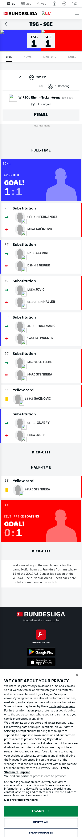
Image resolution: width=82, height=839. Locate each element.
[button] (76, 13)
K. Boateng (62, 86)
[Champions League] (64, 3)
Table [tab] (72, 56)
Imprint (25, 772)
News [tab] (28, 56)
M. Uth (23, 77)
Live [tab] (9, 56)
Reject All (41, 822)
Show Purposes (41, 832)
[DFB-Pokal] (54, 3)
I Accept (38, 811)
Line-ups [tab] (49, 56)
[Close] (77, 674)
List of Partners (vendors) (21, 800)
